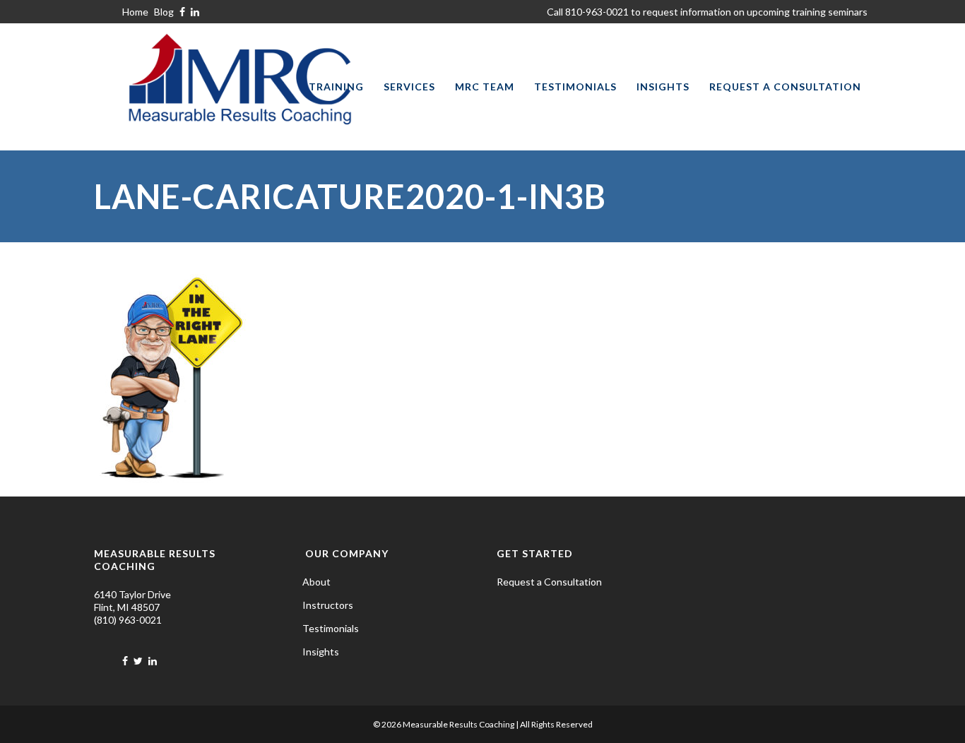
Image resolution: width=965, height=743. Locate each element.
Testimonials (330, 628)
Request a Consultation (549, 582)
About (316, 582)
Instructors (327, 605)
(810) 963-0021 (128, 620)
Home (135, 12)
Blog (164, 12)
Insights (320, 652)
